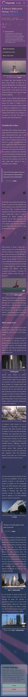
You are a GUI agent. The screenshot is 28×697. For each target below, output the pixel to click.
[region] (14, 193)
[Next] (24, 193)
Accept (14, 685)
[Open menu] (24, 3)
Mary (13, 630)
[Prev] (3, 193)
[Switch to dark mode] (13, 3)
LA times (15, 517)
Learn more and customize (14, 693)
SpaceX (19, 77)
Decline (14, 689)
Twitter (15, 181)
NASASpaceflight (18, 294)
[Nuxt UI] (8, 3)
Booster (3, 26)
